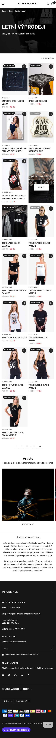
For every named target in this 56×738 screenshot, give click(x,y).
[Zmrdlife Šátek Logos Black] (14, 79)
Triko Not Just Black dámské (12, 386)
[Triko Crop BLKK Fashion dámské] (14, 269)
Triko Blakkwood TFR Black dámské (12, 434)
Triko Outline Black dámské (39, 386)
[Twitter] (11, 675)
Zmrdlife (6, 98)
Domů (4, 11)
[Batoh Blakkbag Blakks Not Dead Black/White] (14, 174)
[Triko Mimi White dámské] (14, 316)
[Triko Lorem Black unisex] (41, 316)
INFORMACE (10, 591)
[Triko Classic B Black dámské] (41, 221)
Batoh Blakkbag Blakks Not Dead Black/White (14, 197)
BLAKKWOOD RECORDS (17, 689)
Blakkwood (34, 98)
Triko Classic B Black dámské (39, 244)
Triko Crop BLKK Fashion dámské (14, 292)
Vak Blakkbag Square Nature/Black (39, 150)
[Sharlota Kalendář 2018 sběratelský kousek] (14, 127)
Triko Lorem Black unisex (38, 339)
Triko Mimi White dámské (14, 338)
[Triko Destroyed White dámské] (41, 269)
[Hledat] (48, 4)
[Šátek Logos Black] (41, 79)
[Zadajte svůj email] (51, 649)
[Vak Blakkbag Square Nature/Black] (41, 127)
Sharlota (6, 145)
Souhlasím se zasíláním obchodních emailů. (21, 655)
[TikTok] (30, 675)
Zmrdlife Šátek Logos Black (13, 102)
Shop (11, 11)
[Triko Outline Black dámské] (41, 363)
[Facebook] (5, 675)
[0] (52, 4)
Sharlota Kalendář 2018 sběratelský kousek (14, 150)
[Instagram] (17, 675)
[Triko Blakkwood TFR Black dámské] (14, 411)
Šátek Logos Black (38, 101)
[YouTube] (23, 675)
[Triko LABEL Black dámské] (14, 221)
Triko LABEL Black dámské (11, 244)
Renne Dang (28, 524)
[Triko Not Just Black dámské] (14, 363)
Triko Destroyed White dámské (40, 292)
